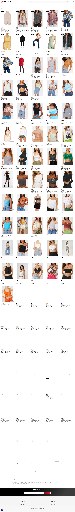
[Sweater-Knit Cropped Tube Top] (37, 316)
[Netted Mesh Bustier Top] (52, 339)
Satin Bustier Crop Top (49, 167)
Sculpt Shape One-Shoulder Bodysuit (21, 374)
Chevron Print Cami (35, 76)
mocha (63, 120)
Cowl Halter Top (49, 214)
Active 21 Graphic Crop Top (5, 374)
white (16, 120)
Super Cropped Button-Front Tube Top (66, 328)
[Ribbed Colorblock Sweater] (37, 408)
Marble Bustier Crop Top (51, 191)
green (62, 212)
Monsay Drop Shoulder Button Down (51, 397)
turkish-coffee (17, 143)
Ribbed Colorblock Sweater (35, 420)
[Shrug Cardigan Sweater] (52, 408)
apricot (16, 234)
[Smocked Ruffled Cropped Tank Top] (37, 111)
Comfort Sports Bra (5, 53)
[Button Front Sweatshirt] (7, 18)
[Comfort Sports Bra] (7, 41)
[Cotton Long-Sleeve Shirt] (22, 339)
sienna (32, 280)
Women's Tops (5, 6)
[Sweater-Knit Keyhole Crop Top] (52, 362)
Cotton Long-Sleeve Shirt (19, 351)
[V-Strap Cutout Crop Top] (22, 111)
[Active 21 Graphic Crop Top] (7, 362)
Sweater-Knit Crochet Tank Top (65, 305)
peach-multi (1, 120)
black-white (61, 189)
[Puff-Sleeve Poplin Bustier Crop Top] (7, 339)
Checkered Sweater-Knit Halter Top (66, 99)
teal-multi (31, 74)
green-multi (46, 189)
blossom (3, 418)
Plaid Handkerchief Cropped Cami (35, 235)
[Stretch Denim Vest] (67, 431)
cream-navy (31, 418)
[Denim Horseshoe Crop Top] (7, 454)
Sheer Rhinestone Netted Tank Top (37, 214)
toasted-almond (16, 372)
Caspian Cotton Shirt (35, 30)
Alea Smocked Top (64, 29)
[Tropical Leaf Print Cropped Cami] (7, 111)
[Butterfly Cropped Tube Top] (67, 225)
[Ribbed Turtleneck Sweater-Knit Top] (67, 111)
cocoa (31, 143)
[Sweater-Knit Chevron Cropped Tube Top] (67, 271)
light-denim (1, 463)
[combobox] (47, 2)
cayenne (31, 349)
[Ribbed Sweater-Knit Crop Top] (37, 248)
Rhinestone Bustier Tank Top (36, 191)
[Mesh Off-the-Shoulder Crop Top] (67, 248)
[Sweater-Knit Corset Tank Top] (52, 431)
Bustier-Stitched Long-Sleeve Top (66, 191)
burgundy (17, 441)
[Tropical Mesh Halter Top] (52, 271)
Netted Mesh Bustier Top (49, 351)
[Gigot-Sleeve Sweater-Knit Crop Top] (22, 408)
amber (65, 120)
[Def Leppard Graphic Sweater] (37, 385)
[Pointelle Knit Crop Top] (67, 65)
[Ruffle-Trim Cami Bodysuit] (37, 294)
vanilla (31, 166)
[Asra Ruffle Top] (7, 65)
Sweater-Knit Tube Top (19, 443)
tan (61, 326)
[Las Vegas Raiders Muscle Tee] (37, 454)
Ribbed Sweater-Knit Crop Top (35, 259)
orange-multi (32, 74)
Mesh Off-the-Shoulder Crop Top (66, 259)
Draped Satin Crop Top (20, 214)
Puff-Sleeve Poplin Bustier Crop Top (6, 351)
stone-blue (5, 418)
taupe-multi (61, 143)
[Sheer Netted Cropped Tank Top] (7, 294)
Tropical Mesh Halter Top (49, 282)
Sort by (65, 8)
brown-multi (46, 280)
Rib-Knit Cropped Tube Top (5, 328)
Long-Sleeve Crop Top (19, 98)
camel (16, 212)
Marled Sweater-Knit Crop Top (52, 99)
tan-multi (61, 349)
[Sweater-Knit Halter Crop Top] (22, 248)
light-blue (47, 418)
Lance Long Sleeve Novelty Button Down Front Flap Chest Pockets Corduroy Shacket (67, 53)
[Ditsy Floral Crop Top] (7, 134)
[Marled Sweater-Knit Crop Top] (52, 88)
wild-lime (46, 326)
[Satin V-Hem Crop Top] (37, 156)
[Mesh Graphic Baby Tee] (67, 339)
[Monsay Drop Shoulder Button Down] (52, 385)
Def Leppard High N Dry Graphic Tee (66, 145)
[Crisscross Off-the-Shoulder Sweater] (22, 134)
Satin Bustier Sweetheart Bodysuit (6, 235)
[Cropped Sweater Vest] (22, 454)
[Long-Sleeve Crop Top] (22, 88)
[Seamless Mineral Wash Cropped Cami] (52, 225)
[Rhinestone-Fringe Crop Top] (22, 156)
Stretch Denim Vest (63, 443)
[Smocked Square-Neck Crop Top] (37, 339)
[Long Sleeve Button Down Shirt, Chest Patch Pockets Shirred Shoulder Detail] (22, 18)
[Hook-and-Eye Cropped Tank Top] (22, 271)
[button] (71, 9)
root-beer (61, 418)
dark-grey (48, 418)
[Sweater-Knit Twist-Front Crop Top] (67, 362)
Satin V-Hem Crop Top (35, 168)
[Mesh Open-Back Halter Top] (37, 271)
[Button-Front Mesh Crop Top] (7, 271)
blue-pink (1, 212)
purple (1, 372)
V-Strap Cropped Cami (34, 374)
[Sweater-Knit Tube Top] (22, 431)
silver (2, 394)
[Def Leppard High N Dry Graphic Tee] (67, 134)
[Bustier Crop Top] (22, 179)
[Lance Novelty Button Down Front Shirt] (52, 18)
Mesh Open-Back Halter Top (35, 282)
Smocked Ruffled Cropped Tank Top (37, 122)
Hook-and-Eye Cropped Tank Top (21, 282)
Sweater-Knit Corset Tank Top (50, 443)
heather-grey (46, 74)
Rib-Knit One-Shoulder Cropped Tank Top (7, 259)
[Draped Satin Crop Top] (22, 202)
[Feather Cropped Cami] (67, 156)
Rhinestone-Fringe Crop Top (21, 168)
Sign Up (47, 493)
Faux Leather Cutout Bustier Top (37, 145)
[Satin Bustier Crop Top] (52, 156)
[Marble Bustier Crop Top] (52, 179)
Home (1, 6)
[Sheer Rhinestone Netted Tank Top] (37, 202)
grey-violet (47, 234)
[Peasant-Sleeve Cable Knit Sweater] (67, 408)
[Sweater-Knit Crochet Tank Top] (67, 294)
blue (46, 120)
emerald (61, 166)
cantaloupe (47, 303)
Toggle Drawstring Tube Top (50, 328)
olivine (63, 418)
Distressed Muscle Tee (4, 98)
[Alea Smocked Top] (67, 18)
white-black (31, 326)
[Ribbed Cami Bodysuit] (52, 134)
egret (62, 418)
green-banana (17, 326)
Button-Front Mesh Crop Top (5, 282)
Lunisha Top (35, 52)
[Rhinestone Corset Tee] (7, 179)
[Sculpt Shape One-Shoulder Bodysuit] (22, 362)
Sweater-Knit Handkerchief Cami (20, 328)
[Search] (68, 2)
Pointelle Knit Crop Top (64, 75)
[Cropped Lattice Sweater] (37, 431)
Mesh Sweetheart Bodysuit (6, 214)
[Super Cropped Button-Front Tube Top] (67, 316)
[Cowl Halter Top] (52, 202)
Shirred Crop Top (48, 305)
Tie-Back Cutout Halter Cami (20, 305)
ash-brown (46, 441)
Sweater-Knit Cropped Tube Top (35, 328)
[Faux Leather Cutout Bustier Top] (37, 134)
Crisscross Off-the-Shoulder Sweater (22, 145)
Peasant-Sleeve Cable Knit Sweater (66, 420)
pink (33, 257)
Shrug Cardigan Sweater (49, 420)
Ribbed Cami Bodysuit (49, 144)
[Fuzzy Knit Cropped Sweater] (7, 408)
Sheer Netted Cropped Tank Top (5, 304)
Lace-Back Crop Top (50, 122)
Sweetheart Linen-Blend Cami (35, 98)
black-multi (31, 394)
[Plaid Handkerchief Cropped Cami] (37, 225)
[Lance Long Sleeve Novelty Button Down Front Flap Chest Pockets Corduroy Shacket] (67, 41)
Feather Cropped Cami (65, 168)
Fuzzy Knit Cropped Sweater (5, 420)
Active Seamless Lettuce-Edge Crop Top (52, 76)
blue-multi (46, 97)
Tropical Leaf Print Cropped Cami (5, 122)
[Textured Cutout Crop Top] (67, 202)
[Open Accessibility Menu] (2, 510)
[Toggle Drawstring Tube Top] (52, 316)
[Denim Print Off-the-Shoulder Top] (52, 454)
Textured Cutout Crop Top (66, 214)
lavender (17, 212)
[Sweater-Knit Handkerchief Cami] (22, 316)
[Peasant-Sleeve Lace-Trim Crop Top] (67, 385)
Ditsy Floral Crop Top (4, 144)
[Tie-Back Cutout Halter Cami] (22, 294)
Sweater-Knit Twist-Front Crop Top (66, 374)
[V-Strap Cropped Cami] (37, 362)
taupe (3, 326)
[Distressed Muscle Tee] (7, 88)
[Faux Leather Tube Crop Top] (7, 431)
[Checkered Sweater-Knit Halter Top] (67, 88)
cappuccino (1, 441)
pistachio (1, 394)
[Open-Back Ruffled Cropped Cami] (52, 248)
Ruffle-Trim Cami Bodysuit (34, 305)
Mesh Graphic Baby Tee (64, 351)
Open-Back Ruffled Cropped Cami (51, 259)
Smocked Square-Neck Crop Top (35, 351)
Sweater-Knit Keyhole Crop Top (50, 374)
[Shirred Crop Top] (52, 294)
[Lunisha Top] (37, 41)
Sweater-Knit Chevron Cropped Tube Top (67, 282)
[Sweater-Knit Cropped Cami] (22, 225)
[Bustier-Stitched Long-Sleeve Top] (67, 179)
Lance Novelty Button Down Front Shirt (51, 30)
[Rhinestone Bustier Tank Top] (37, 179)
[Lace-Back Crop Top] (52, 111)
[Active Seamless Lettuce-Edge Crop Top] (52, 65)
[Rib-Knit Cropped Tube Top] (7, 316)
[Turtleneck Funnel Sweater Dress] (22, 65)
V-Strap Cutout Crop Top (20, 122)
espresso (16, 418)
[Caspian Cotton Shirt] (37, 18)
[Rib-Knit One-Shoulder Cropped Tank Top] (7, 248)
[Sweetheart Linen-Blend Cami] (37, 88)
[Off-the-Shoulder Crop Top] (22, 385)
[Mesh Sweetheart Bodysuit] (7, 202)
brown (2, 166)
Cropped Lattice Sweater (34, 443)
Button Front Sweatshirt (5, 30)
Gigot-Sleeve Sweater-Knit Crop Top (21, 420)
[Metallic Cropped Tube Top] (7, 385)
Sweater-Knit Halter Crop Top (20, 259)
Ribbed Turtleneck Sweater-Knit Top (67, 122)
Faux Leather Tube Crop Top (5, 443)
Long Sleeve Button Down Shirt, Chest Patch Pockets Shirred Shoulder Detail (22, 30)
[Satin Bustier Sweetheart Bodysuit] (7, 225)
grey (61, 120)
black (31, 120)
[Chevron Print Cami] (37, 65)
